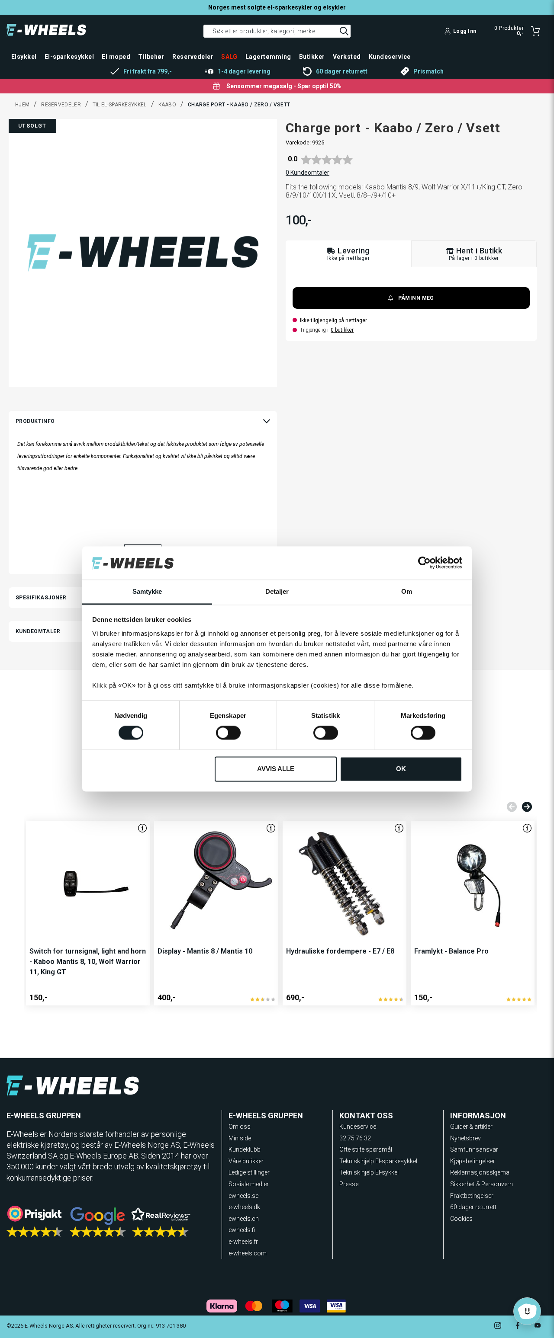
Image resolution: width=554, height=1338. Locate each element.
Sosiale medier (249, 1184)
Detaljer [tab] (277, 591)
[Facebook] (518, 1326)
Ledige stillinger (249, 1172)
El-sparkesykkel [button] (69, 56)
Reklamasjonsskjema (479, 1172)
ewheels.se (243, 1195)
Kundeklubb (245, 1149)
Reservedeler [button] (192, 56)
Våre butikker (246, 1161)
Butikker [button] (312, 56)
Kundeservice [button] (390, 56)
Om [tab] (406, 591)
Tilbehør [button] (151, 56)
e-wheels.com (248, 1253)
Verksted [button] (347, 56)
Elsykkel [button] (24, 56)
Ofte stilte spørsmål (365, 1149)
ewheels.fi (242, 1229)
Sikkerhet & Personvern (481, 1184)
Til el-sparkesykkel (120, 105)
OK (401, 768)
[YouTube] (538, 1326)
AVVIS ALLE (275, 768)
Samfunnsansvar (474, 1149)
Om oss (240, 1126)
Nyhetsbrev (465, 1138)
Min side (240, 1138)
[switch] (228, 733)
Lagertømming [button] (268, 56)
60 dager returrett (473, 1207)
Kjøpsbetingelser (472, 1161)
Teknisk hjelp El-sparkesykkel (378, 1161)
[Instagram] (498, 1326)
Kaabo (167, 105)
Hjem (22, 105)
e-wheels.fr (243, 1241)
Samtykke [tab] (147, 591)
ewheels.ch (244, 1218)
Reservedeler (61, 105)
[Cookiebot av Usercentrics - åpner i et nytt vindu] (424, 563)
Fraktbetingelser (471, 1195)
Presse (348, 1184)
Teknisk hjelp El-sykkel (369, 1172)
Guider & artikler (471, 1126)
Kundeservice (357, 1126)
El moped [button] (116, 56)
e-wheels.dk (244, 1207)
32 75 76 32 (355, 1138)
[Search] (344, 31)
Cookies (461, 1218)
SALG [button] (229, 56)
